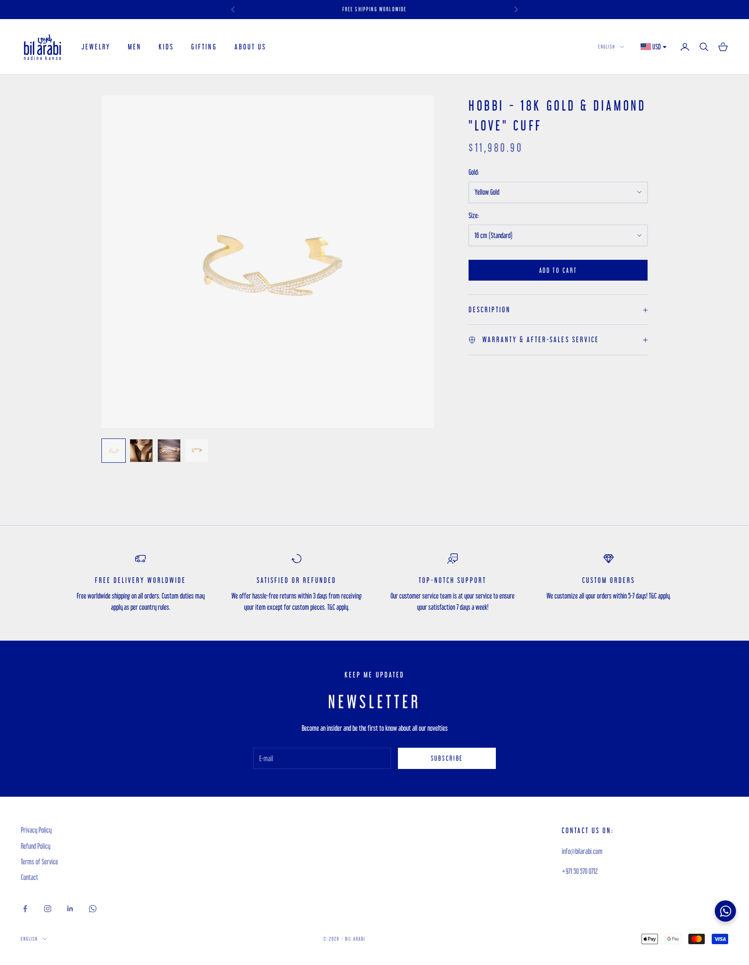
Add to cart (558, 270)
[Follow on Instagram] (47, 908)
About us (250, 46)
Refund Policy (35, 846)
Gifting (204, 46)
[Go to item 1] (113, 450)
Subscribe (447, 758)
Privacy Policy (36, 830)
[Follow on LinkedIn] (70, 908)
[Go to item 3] (169, 450)
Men (134, 46)
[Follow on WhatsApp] (92, 908)
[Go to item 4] (197, 450)
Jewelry (96, 46)
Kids (166, 46)
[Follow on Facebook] (25, 908)
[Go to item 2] (141, 450)
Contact (29, 877)
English (606, 46)
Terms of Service (39, 861)
